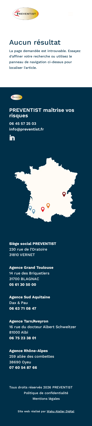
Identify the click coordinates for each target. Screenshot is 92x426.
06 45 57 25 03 (22, 123)
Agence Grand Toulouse (31, 267)
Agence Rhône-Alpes (28, 350)
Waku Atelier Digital (60, 411)
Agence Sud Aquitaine (29, 297)
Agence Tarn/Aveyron (28, 321)
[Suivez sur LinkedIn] (12, 138)
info (26, 129)
